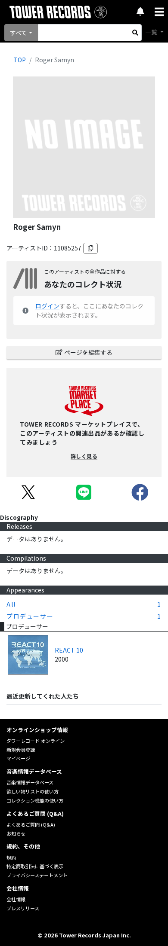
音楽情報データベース (29, 782)
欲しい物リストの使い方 (32, 791)
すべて (18, 32)
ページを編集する (88, 352)
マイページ (18, 758)
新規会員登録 (20, 749)
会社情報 (15, 899)
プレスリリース (22, 908)
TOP (19, 59)
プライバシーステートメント (37, 875)
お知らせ (15, 833)
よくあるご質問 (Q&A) (30, 824)
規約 (11, 857)
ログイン (47, 306)
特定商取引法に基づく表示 (34, 866)
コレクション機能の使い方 (34, 800)
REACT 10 (69, 650)
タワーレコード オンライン (35, 740)
